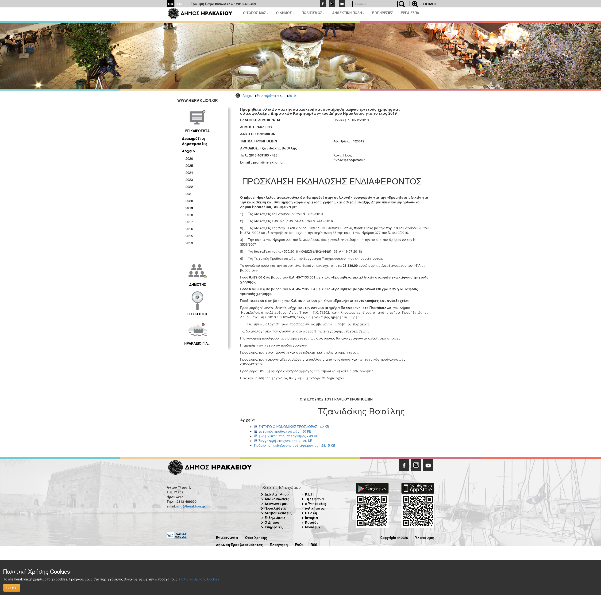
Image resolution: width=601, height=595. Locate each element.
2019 (292, 95)
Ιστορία (311, 517)
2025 (189, 165)
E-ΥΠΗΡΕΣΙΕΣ (382, 12)
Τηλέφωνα (314, 498)
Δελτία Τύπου (277, 494)
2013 (189, 242)
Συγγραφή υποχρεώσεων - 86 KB (285, 440)
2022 (189, 186)
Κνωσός (312, 522)
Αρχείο (188, 150)
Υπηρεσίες (274, 527)
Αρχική (248, 95)
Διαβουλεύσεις (278, 513)
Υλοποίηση (424, 537)
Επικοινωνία (227, 537)
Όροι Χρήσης (256, 537)
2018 (189, 214)
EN (179, 4)
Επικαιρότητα (267, 95)
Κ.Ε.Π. (309, 494)
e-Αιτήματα (315, 508)
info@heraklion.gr (190, 506)
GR (170, 4)
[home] (203, 14)
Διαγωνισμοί (276, 503)
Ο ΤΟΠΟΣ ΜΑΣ (254, 12)
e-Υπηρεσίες (315, 503)
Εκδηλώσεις (275, 517)
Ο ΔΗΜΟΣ (284, 12)
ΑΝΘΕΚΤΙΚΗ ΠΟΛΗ (347, 12)
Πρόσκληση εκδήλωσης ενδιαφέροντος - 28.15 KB (294, 445)
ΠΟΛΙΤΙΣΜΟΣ (312, 12)
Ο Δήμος (272, 522)
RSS (314, 544)
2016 (189, 228)
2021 (189, 193)
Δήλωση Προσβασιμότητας (239, 544)
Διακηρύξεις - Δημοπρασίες (194, 141)
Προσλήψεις (275, 508)
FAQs (299, 544)
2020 (189, 200)
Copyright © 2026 (394, 537)
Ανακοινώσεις (277, 498)
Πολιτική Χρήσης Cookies (199, 579)
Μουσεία (312, 527)
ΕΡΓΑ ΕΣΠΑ (410, 12)
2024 (189, 172)
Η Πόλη (311, 513)
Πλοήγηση (279, 544)
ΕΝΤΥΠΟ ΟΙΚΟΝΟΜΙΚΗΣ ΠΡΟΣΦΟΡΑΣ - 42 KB (293, 426)
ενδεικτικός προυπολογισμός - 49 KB (288, 436)
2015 (189, 235)
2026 (189, 158)
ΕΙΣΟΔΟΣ (429, 4)
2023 (189, 179)
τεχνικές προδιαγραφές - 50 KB (284, 431)
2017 (189, 221)
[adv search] (413, 3)
